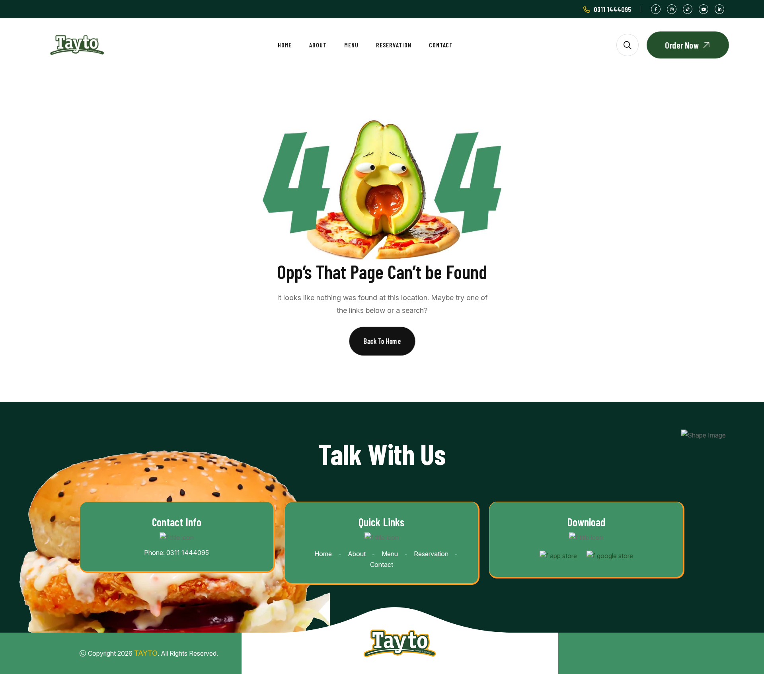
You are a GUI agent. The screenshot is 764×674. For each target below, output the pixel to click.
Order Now (682, 45)
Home (285, 45)
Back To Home (382, 341)
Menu (351, 45)
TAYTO (146, 653)
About (318, 45)
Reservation (393, 45)
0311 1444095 (612, 9)
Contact (441, 45)
